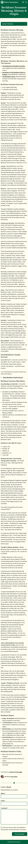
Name (3, 793)
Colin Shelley (13, 776)
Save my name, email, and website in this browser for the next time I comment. (13, 828)
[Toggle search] (26, 2)
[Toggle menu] (23, 2)
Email (3, 801)
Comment (4, 808)
